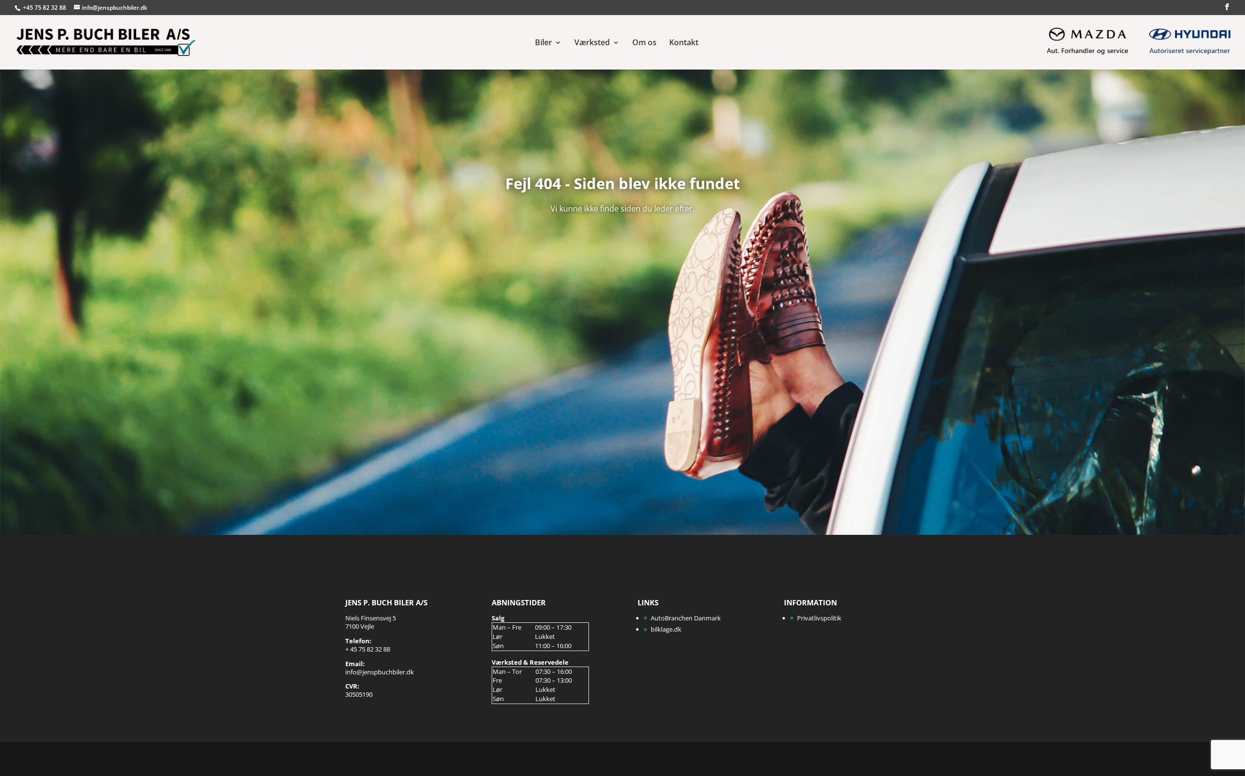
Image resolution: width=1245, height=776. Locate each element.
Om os (644, 43)
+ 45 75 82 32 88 (367, 649)
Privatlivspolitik (819, 618)
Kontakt (683, 43)
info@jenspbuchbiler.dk (379, 672)
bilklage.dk (666, 629)
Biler (543, 43)
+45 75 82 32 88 (45, 7)
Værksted (592, 43)
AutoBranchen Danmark (686, 618)
